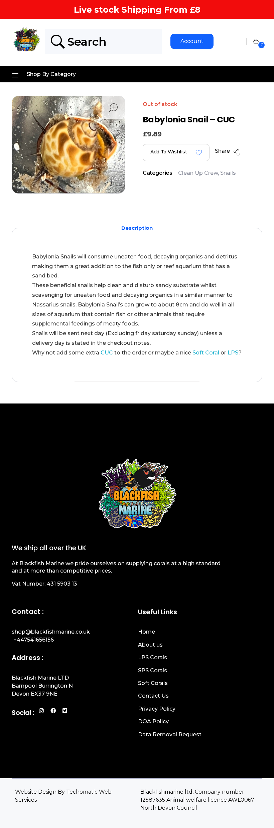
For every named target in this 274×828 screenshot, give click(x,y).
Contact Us (153, 696)
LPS (232, 352)
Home (146, 632)
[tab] (137, 228)
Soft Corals (153, 683)
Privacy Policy (156, 709)
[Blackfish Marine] (28, 40)
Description (137, 228)
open (113, 107)
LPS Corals (152, 657)
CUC (107, 352)
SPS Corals (152, 670)
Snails (228, 173)
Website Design (35, 792)
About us (150, 645)
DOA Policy (153, 721)
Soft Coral (205, 352)
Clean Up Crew (198, 173)
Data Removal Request (169, 734)
